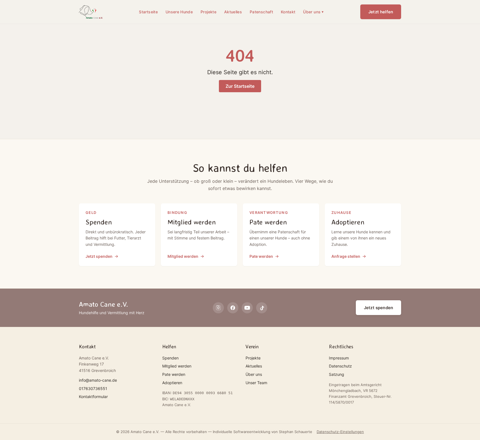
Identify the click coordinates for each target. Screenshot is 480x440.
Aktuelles (233, 11)
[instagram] (218, 307)
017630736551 (93, 388)
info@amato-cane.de (98, 380)
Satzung (336, 374)
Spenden (170, 358)
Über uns (313, 11)
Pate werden (173, 374)
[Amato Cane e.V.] (90, 12)
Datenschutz (340, 366)
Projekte (208, 11)
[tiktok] (261, 307)
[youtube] (247, 307)
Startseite (148, 11)
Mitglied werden (176, 366)
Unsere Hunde (179, 11)
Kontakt (288, 11)
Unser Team (256, 382)
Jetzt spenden (378, 307)
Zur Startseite (240, 86)
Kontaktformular (93, 396)
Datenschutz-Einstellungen (340, 431)
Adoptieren (172, 382)
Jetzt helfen (380, 11)
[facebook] (232, 307)
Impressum (339, 358)
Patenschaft (261, 11)
